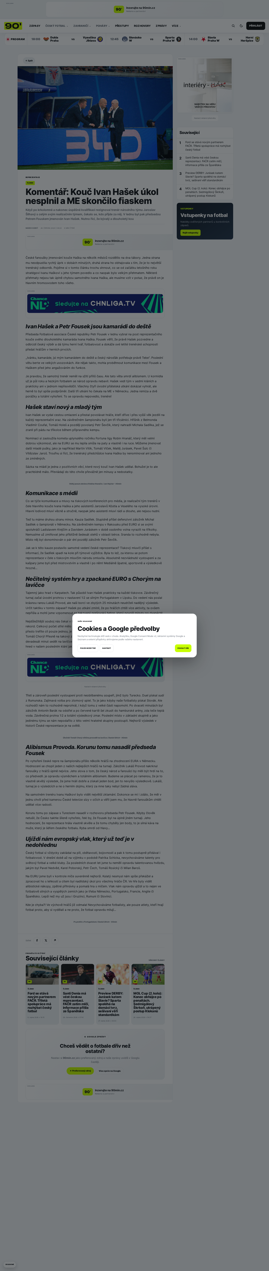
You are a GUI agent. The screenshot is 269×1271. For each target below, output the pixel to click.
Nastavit (106, 648)
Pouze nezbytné (88, 648)
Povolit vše (183, 648)
